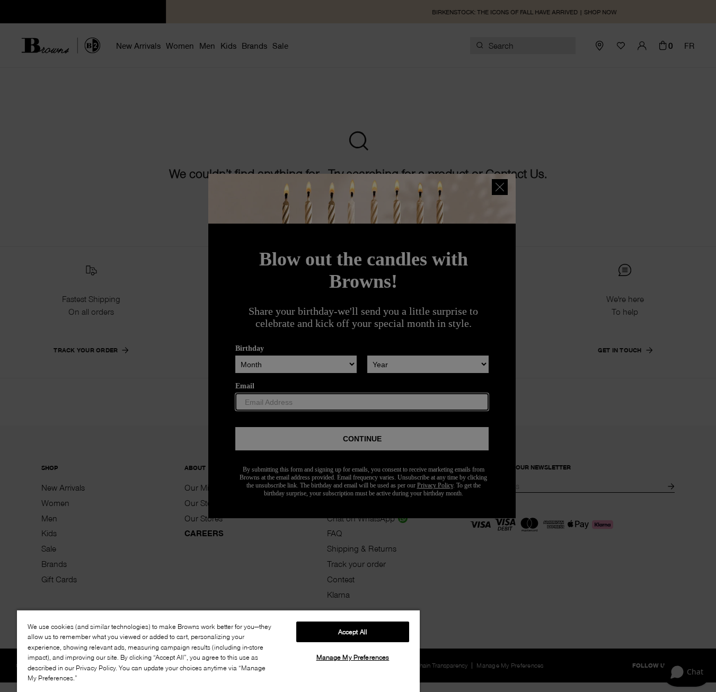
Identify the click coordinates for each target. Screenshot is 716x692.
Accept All (352, 631)
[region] (218, 650)
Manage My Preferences (353, 657)
